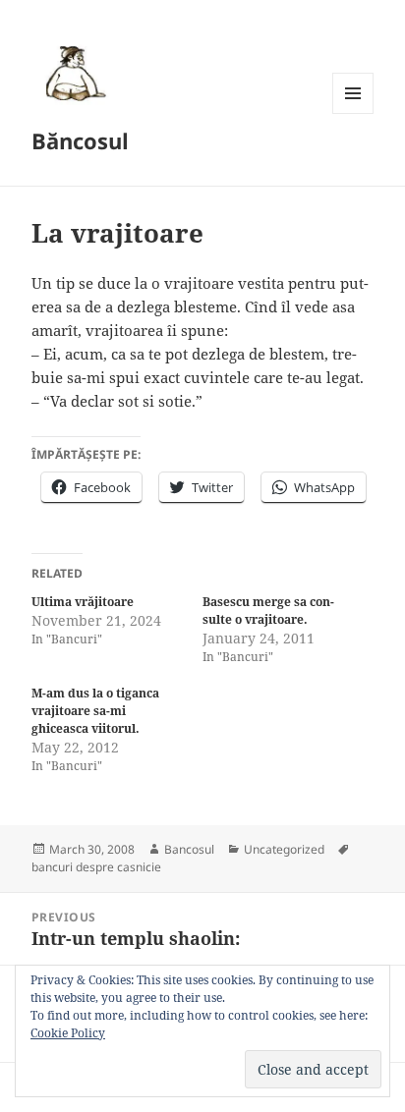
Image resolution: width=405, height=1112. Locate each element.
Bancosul (189, 849)
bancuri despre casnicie (96, 867)
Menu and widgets (353, 113)
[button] (72, 72)
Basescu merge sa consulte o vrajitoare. (268, 610)
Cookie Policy (67, 1033)
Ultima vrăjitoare (82, 601)
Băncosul (80, 140)
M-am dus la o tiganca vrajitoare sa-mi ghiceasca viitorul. (95, 711)
